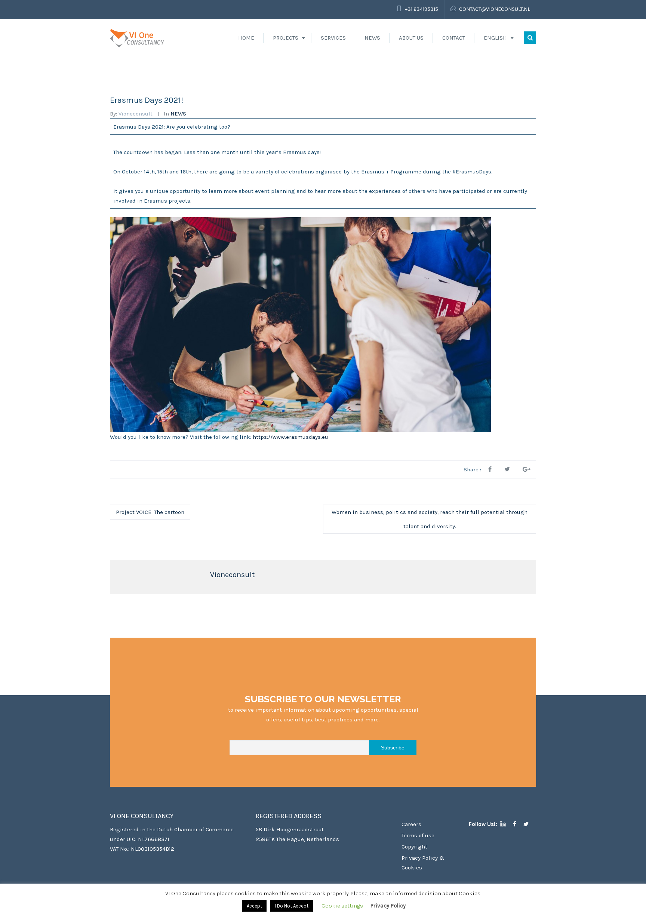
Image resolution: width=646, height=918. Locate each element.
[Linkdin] (505, 824)
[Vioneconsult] (137, 37)
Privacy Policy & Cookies (423, 862)
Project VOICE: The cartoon (150, 512)
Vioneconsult (136, 113)
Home (246, 37)
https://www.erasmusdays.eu (289, 437)
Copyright (414, 846)
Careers (411, 824)
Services (333, 37)
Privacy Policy (388, 905)
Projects (285, 37)
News (372, 37)
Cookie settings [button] (342, 905)
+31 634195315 (421, 9)
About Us (411, 37)
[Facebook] (517, 824)
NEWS (178, 113)
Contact (453, 37)
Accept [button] (254, 906)
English (495, 37)
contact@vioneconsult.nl (494, 9)
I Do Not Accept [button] (291, 906)
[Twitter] (528, 824)
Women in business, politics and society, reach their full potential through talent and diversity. (429, 519)
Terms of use (418, 835)
